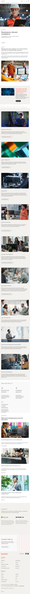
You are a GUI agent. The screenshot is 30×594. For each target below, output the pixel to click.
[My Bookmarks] (24, 1)
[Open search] (26, 1)
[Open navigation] (28, 1)
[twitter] (28, 553)
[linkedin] (26, 553)
